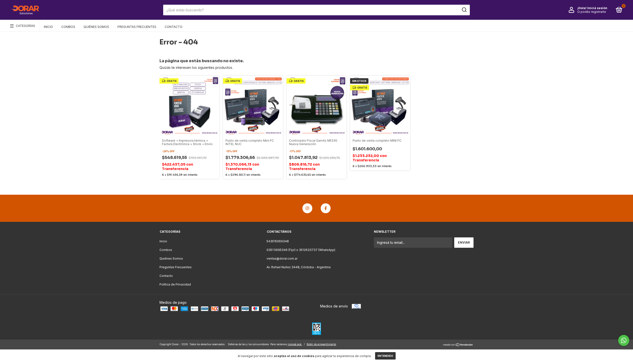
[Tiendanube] (458, 345)
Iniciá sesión (597, 8)
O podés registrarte (591, 12)
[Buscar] (464, 9)
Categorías (25, 26)
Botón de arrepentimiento (321, 344)
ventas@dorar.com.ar (282, 258)
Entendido (385, 355)
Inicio (48, 27)
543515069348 (278, 241)
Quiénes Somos (96, 27)
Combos (68, 27)
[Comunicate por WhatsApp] (623, 340)
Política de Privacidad (175, 284)
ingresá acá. (295, 344)
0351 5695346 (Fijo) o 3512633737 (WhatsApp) (301, 250)
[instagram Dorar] (307, 208)
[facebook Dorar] (326, 208)
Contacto (173, 27)
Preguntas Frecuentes (136, 27)
